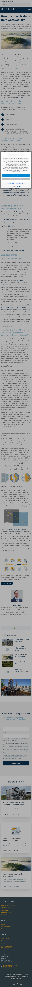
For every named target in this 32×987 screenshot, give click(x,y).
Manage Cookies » (16, 179)
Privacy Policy (11, 183)
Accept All (16, 175)
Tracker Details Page (19, 183)
